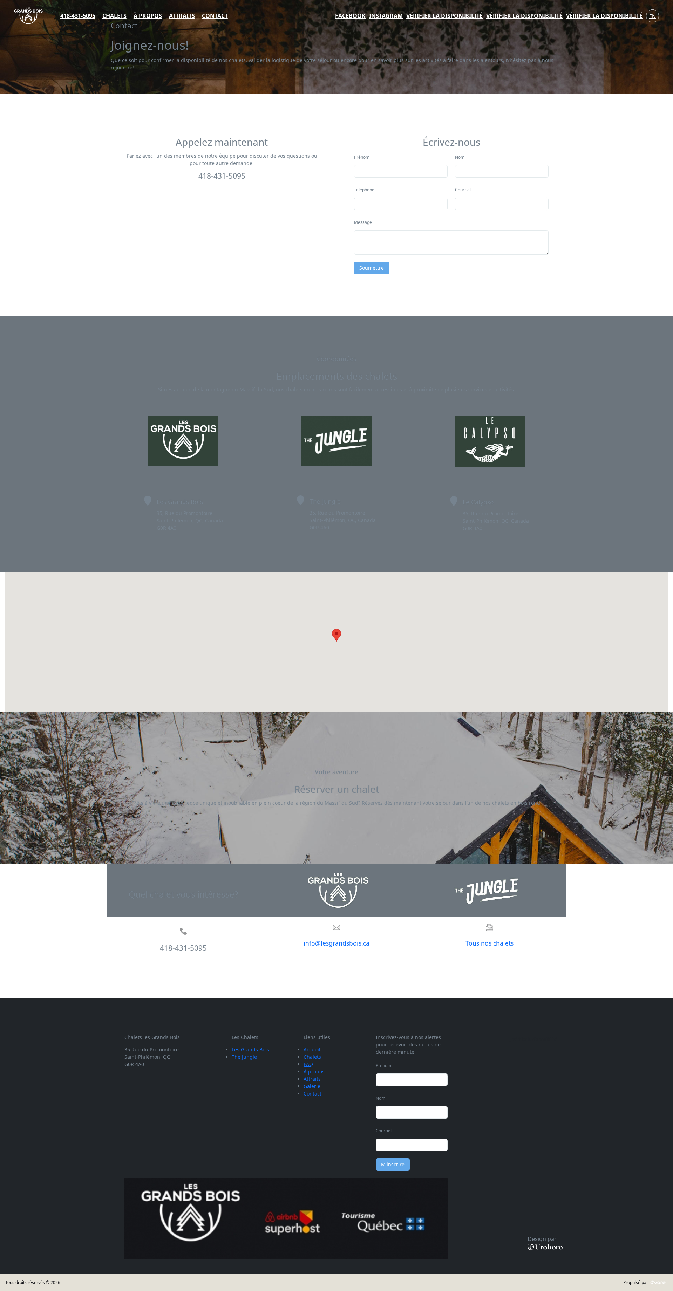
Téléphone (364, 190)
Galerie (312, 1086)
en (652, 16)
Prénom (361, 157)
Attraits (312, 1079)
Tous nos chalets (489, 943)
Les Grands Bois (250, 1049)
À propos (314, 1071)
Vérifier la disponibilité (444, 16)
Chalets (312, 1056)
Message (363, 222)
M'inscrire (393, 1164)
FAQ (308, 1064)
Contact (312, 1093)
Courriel (463, 190)
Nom (459, 157)
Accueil (312, 1049)
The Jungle (244, 1056)
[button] (336, 635)
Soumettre (371, 268)
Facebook (350, 16)
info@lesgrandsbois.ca (336, 943)
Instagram (386, 16)
